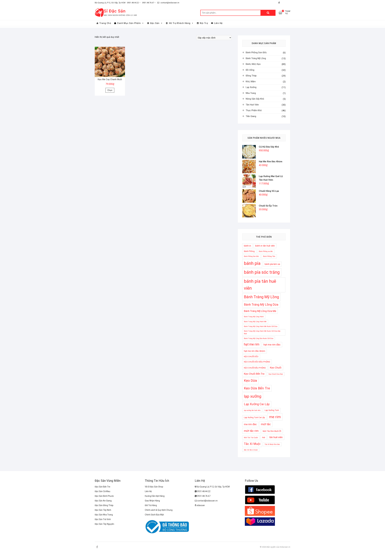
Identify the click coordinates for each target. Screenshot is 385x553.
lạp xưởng (252, 396)
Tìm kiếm (268, 13)
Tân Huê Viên (252, 104)
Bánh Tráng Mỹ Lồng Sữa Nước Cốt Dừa (258, 338)
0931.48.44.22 (203, 491)
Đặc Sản (155, 23)
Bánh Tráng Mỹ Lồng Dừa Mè (260, 311)
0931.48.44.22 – (134, 3)
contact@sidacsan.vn (169, 3)
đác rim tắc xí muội (251, 450)
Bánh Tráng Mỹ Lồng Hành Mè (255, 322)
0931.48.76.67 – (149, 3)
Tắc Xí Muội (252, 444)
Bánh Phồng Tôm (269, 256)
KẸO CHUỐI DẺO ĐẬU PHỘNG (257, 362)
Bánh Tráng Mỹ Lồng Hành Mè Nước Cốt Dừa (260, 326)
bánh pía (252, 263)
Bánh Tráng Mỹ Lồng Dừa (261, 304)
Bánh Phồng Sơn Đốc (256, 52)
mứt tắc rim (251, 431)
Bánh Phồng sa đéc (266, 251)
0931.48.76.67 (203, 496)
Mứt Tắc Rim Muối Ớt (272, 431)
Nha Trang (251, 93)
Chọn (109, 90)
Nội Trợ (204, 23)
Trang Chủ (105, 23)
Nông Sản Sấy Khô (255, 98)
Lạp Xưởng (251, 87)
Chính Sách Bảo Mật (154, 514)
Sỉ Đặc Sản (115, 11)
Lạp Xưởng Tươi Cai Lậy (254, 417)
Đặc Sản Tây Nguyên (104, 524)
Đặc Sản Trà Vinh (103, 519)
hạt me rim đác (271, 344)
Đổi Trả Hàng (151, 505)
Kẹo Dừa (250, 381)
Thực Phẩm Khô (254, 110)
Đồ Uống (250, 70)
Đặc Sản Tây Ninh (103, 510)
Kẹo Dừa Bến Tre (257, 388)
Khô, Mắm (251, 81)
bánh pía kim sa (272, 264)
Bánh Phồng (249, 251)
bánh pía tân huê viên (260, 285)
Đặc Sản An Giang (103, 500)
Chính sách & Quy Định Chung (158, 510)
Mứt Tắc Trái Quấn (251, 438)
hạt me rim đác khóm (254, 351)
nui (263, 437)
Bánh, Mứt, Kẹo (253, 64)
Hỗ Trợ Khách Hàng (180, 23)
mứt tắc (266, 424)
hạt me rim (251, 344)
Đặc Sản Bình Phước (104, 496)
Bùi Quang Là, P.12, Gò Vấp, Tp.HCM (110, 3)
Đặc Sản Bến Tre (102, 486)
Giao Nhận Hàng (152, 500)
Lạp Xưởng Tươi (272, 410)
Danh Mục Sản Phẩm (129, 23)
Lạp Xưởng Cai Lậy (257, 404)
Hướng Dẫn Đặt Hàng (155, 496)
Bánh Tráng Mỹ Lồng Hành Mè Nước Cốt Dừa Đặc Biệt (262, 332)
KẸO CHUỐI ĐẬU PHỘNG (255, 368)
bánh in (247, 245)
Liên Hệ (218, 23)
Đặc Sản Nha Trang (104, 514)
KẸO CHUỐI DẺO (251, 356)
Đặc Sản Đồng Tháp (104, 505)
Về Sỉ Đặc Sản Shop (154, 486)
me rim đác (250, 424)
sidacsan (200, 505)
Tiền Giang (251, 116)
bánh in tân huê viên (265, 245)
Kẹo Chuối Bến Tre (254, 373)
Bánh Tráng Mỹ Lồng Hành (254, 317)
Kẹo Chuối (275, 367)
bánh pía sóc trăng (262, 272)
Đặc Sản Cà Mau (102, 491)
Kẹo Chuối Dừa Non (276, 374)
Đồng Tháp (251, 75)
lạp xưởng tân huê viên (252, 410)
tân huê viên (276, 437)
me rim (275, 417)
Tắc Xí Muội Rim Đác (272, 444)
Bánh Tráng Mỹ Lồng (256, 58)
